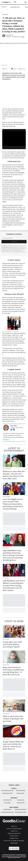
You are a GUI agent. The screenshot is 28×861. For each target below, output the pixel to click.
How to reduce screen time (7, 790)
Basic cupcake (7, 802)
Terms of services (19, 245)
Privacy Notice (20, 247)
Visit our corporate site (21, 855)
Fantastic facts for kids (7, 793)
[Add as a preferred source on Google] (14, 848)
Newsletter (23, 68)
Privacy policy (14, 836)
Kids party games (20, 793)
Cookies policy (14, 838)
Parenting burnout (7, 809)
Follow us (15, 68)
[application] (14, 137)
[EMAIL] (14, 430)
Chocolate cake (20, 799)
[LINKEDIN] (11, 430)
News (23, 36)
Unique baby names (15, 7)
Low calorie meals (20, 802)
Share (6, 68)
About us (14, 826)
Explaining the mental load (20, 809)
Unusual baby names (20, 790)
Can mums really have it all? (7, 812)
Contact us (14, 831)
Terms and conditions (14, 833)
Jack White (10, 35)
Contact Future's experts (14, 828)
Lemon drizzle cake (7, 799)
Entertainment (5, 14)
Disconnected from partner (20, 812)
